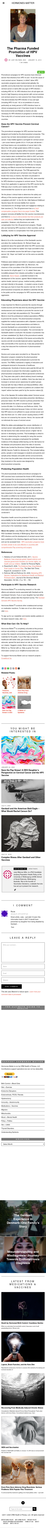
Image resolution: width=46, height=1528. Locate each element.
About (37, 1521)
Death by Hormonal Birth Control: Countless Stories (22, 1323)
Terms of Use (29, 1521)
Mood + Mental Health (9, 1117)
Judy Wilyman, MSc (18, 60)
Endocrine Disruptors (8, 1091)
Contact (5, 1523)
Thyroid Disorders (7, 1128)
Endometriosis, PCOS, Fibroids (12, 1095)
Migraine (4, 1110)
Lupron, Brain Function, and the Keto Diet (18, 1364)
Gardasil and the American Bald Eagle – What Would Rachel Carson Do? (20, 810)
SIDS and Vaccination (10, 1447)
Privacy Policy (32, 1520)
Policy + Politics (6, 1121)
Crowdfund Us (6, 658)
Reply (12, 927)
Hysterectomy (6, 1098)
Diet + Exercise (6, 1087)
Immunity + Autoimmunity (10, 1102)
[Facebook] (23, 1502)
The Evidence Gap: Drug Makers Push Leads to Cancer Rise (22, 567)
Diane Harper (14, 276)
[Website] (15, 890)
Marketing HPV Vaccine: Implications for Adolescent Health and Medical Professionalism (24, 575)
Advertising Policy (7, 1520)
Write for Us (14, 1523)
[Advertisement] (23, 1173)
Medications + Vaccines (9, 1106)
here (6, 611)
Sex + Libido (5, 1124)
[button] (34, 1509)
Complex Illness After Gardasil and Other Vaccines (21, 858)
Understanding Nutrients (10, 1132)
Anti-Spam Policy (20, 1520)
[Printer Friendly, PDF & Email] (41, 70)
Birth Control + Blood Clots (10, 1083)
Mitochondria (5, 1113)
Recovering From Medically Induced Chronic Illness (22, 1408)
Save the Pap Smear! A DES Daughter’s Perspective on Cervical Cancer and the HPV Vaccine (22, 773)
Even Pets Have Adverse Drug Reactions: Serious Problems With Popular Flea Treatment (21, 1488)
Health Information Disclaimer (13, 1521)
